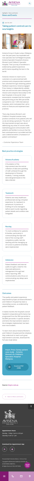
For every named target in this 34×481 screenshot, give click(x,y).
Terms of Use (23, 459)
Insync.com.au (13, 385)
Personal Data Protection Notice (10, 459)
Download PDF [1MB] (19, 367)
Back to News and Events (15, 396)
